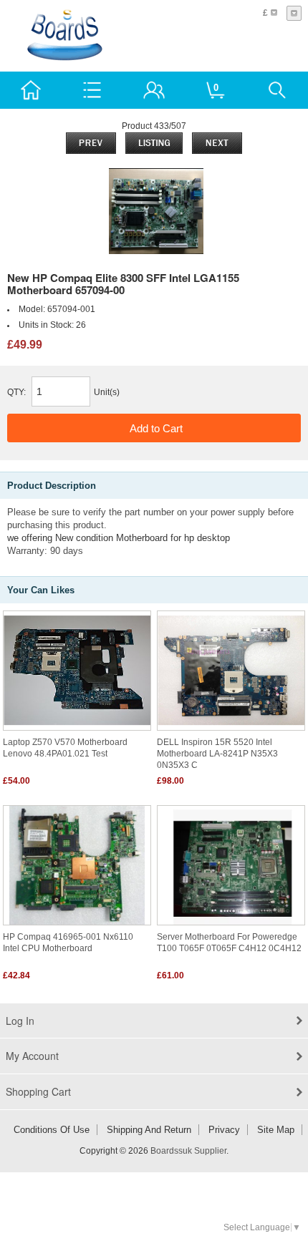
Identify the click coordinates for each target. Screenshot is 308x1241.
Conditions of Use (52, 1129)
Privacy (224, 1129)
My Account (32, 1055)
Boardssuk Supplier (188, 1151)
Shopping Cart (38, 1091)
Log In (20, 1020)
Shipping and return (149, 1129)
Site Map (275, 1129)
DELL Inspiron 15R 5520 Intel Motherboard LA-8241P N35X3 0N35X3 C (217, 753)
